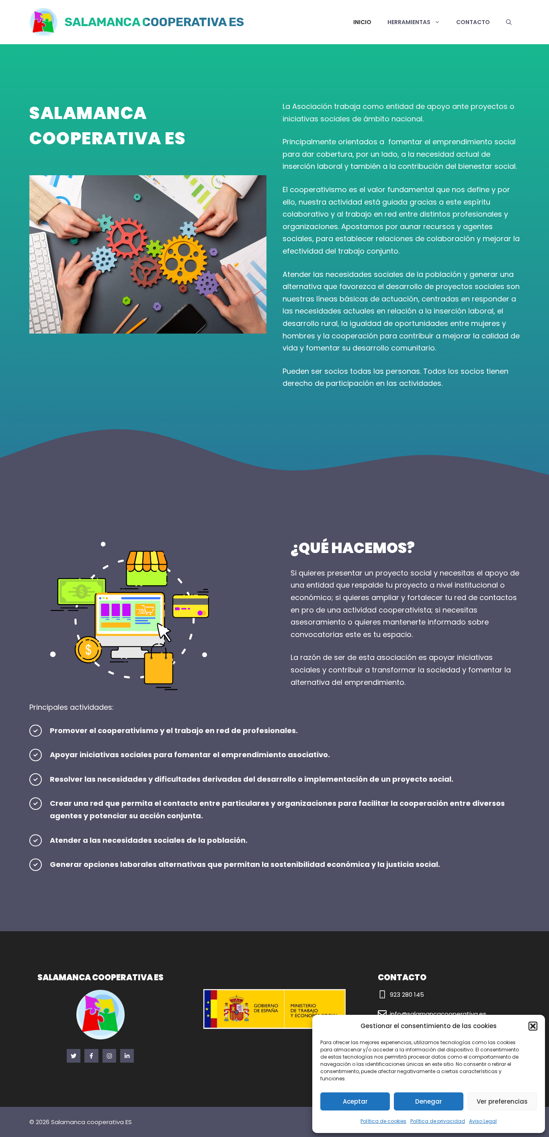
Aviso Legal (483, 1121)
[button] (533, 1026)
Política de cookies (383, 1121)
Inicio (362, 22)
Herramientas (408, 22)
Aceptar (355, 1101)
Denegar (428, 1101)
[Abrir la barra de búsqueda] (509, 22)
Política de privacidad (437, 1121)
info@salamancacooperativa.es (438, 1014)
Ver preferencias (502, 1101)
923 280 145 (407, 994)
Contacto (473, 22)
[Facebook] (73, 1056)
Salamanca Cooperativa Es (154, 22)
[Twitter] (91, 1056)
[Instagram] (109, 1056)
